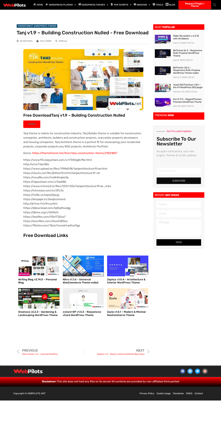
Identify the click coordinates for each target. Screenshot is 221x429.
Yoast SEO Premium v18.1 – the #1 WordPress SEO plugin (188, 86)
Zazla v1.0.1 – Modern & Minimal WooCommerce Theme (126, 313)
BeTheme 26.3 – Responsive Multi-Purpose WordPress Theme (187, 53)
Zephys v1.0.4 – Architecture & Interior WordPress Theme (126, 281)
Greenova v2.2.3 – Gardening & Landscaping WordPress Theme (38, 313)
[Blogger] (205, 371)
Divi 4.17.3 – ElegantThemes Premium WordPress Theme (187, 100)
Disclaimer (178, 393)
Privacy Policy (147, 393)
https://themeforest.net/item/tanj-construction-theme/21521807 (74, 153)
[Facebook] (182, 371)
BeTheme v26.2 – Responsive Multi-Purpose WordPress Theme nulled (186, 70)
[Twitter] (197, 371)
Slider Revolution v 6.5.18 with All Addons (186, 37)
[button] (214, 5)
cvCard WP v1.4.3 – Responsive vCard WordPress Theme (82, 313)
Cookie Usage (164, 393)
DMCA (189, 393)
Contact (199, 393)
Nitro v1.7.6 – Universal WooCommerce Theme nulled (80, 281)
